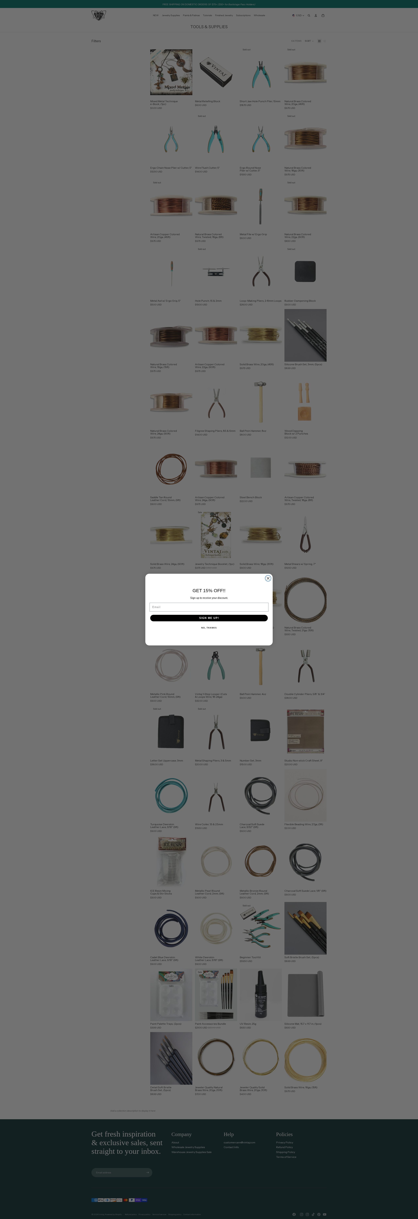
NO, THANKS (209, 628)
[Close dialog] (268, 578)
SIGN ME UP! (209, 618)
